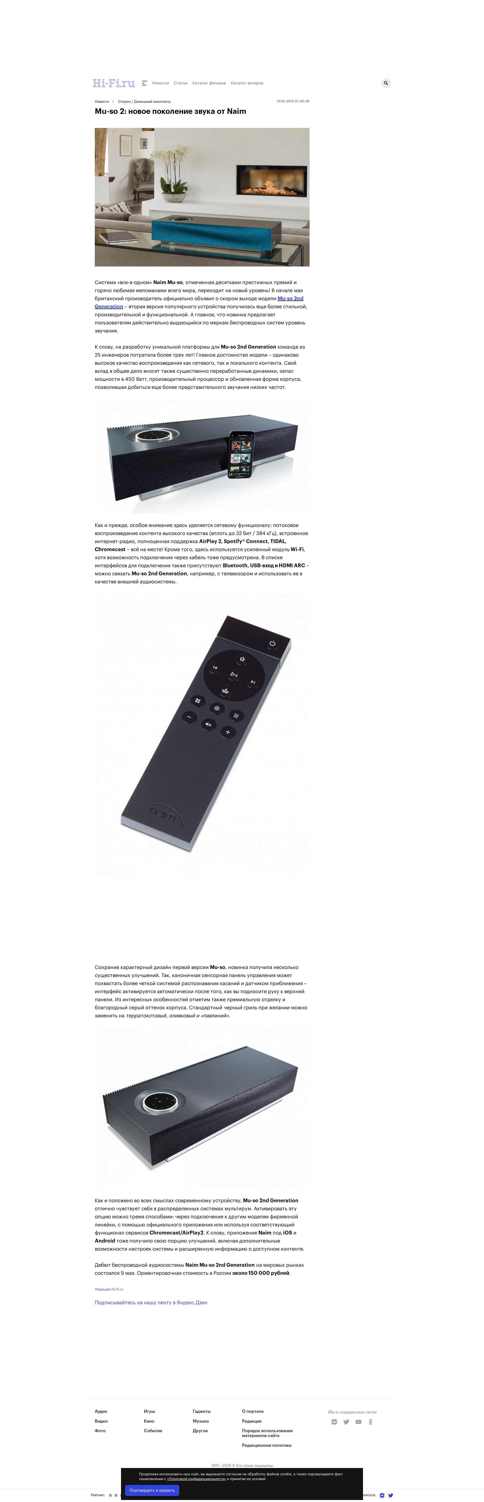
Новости (160, 83)
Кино (149, 1421)
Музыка (201, 1421)
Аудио (101, 1411)
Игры (149, 1411)
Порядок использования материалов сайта (267, 1433)
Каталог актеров (247, 83)
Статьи (181, 83)
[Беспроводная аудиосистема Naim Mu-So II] (202, 456)
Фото (100, 1431)
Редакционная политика (266, 1445)
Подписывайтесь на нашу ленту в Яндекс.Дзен (151, 1302)
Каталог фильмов (209, 83)
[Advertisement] (202, 920)
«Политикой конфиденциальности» (196, 1479)
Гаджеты (201, 1411)
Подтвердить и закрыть (152, 1490)
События (153, 1431)
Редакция (251, 1421)
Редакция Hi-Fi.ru (109, 1289)
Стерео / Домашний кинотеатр (144, 102)
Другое (200, 1431)
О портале (253, 1411)
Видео (101, 1421)
